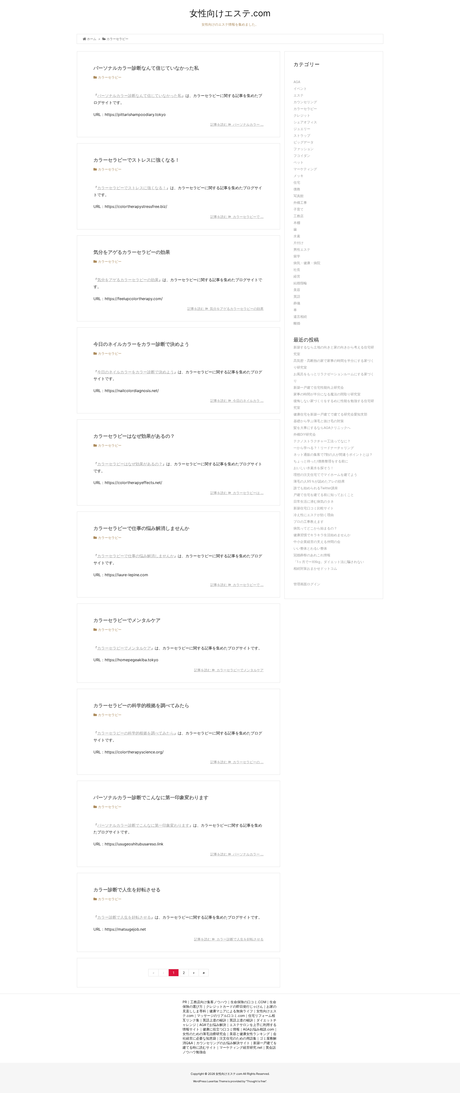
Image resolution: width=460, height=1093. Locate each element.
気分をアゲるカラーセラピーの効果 (131, 252)
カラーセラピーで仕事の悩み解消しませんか (141, 528)
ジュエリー (301, 129)
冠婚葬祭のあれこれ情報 (311, 555)
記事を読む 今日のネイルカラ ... (237, 400)
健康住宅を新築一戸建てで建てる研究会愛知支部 (330, 414)
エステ (298, 95)
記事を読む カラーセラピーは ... (237, 493)
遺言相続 (300, 316)
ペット (298, 162)
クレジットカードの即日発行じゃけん (234, 1006)
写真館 (298, 196)
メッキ (298, 176)
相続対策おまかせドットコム (315, 568)
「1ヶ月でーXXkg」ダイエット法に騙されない (328, 562)
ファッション (303, 149)
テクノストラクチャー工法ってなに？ (322, 441)
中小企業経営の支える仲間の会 (316, 542)
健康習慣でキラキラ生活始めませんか (322, 535)
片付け (298, 243)
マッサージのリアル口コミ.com (221, 1015)
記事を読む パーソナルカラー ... (237, 124)
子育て (298, 209)
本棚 (296, 223)
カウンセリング (305, 102)
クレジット (301, 115)
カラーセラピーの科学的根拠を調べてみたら (141, 705)
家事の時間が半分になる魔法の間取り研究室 (327, 394)
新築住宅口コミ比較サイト (313, 508)
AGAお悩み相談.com (258, 1029)
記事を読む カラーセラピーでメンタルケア (229, 670)
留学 (296, 256)
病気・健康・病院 (306, 263)
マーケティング (305, 169)
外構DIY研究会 (304, 434)
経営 (296, 276)
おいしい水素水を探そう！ (313, 468)
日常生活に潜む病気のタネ (313, 501)
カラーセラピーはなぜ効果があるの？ (134, 436)
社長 (296, 270)
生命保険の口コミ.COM (248, 1002)
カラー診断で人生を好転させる (127, 890)
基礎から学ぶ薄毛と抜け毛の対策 (318, 421)
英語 (296, 296)
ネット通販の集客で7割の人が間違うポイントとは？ (333, 454)
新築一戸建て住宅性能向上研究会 (318, 387)
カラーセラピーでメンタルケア (127, 620)
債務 (296, 189)
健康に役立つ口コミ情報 (221, 1029)
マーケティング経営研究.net (240, 1047)
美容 (296, 290)
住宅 (296, 182)
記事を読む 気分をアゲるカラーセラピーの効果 (225, 309)
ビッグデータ (303, 142)
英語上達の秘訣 (214, 1020)
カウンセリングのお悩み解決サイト (223, 1043)
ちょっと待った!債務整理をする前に (320, 461)
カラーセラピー (109, 77)
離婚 (296, 323)
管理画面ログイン (306, 584)
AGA (296, 82)
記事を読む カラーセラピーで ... (237, 217)
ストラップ (301, 135)
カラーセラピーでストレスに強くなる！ (136, 160)
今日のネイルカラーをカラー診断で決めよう (141, 344)
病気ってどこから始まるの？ (315, 528)
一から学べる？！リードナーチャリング (323, 448)
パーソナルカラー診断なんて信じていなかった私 (146, 68)
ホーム (91, 39)
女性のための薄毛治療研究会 (204, 1034)
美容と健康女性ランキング (250, 1034)
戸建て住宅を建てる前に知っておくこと (323, 495)
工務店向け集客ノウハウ (208, 1002)
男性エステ (301, 249)
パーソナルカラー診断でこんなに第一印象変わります (150, 797)
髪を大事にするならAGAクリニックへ (322, 428)
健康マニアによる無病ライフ (231, 1011)
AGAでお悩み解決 (212, 1025)
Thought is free (256, 1081)
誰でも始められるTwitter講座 (315, 488)
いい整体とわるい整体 (310, 548)
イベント (300, 88)
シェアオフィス (305, 122)
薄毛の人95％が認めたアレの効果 (319, 481)
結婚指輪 (300, 283)
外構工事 (300, 202)
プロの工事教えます (308, 521)
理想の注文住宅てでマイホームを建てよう (325, 474)
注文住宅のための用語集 (237, 1038)
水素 (296, 236)
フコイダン (301, 156)
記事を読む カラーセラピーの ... (237, 762)
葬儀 (296, 303)
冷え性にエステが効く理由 (313, 515)
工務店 (298, 216)
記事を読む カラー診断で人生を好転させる (229, 939)
